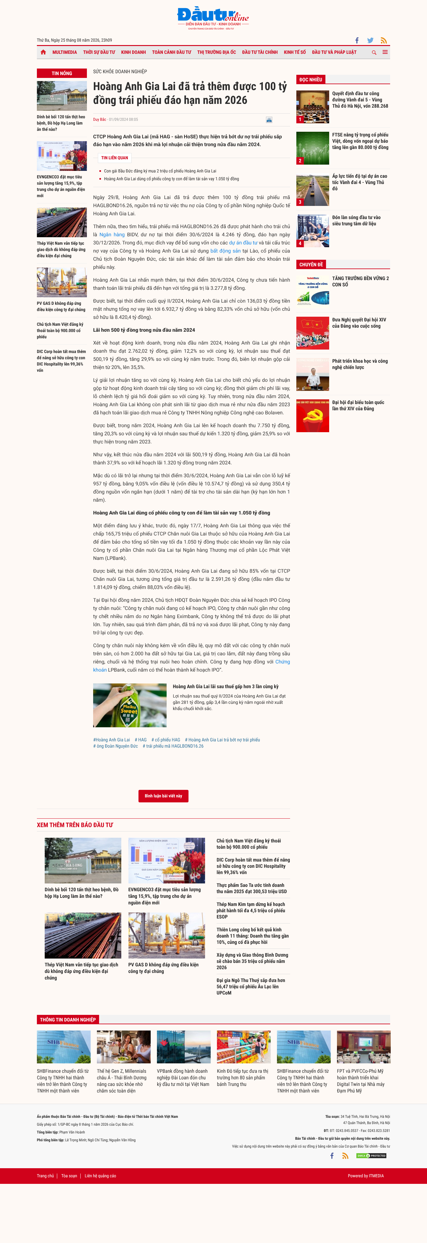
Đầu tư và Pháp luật (334, 52)
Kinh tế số (295, 52)
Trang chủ (45, 1176)
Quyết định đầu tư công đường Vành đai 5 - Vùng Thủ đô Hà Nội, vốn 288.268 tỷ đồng (360, 99)
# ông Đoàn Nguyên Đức (115, 746)
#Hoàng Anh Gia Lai (111, 740)
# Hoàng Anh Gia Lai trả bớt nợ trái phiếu (222, 740)
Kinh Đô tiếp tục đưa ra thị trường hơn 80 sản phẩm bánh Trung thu (242, 1077)
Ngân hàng (112, 235)
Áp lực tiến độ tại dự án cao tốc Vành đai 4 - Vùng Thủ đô (359, 182)
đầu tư (250, 243)
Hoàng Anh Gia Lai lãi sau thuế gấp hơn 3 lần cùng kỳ (226, 686)
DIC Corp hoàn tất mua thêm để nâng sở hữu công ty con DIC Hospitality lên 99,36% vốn (253, 866)
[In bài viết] (269, 119)
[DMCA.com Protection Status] (371, 1155)
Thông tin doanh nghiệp (68, 1020)
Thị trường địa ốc (216, 52)
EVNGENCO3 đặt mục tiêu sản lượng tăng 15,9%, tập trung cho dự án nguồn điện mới (164, 896)
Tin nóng (62, 73)
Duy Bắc (99, 119)
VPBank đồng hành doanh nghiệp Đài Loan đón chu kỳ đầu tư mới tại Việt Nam (183, 1077)
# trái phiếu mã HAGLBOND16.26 (173, 746)
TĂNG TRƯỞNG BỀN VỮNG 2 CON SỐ (360, 281)
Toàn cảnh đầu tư (171, 52)
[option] (64, 1062)
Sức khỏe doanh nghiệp (120, 71)
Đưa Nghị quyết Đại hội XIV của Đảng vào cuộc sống (359, 323)
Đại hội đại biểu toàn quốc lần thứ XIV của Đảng (358, 405)
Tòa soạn (69, 1176)
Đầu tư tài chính (260, 52)
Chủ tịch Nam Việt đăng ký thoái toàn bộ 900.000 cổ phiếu (60, 331)
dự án (235, 243)
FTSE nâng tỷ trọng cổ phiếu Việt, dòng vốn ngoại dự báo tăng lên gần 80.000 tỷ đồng (360, 141)
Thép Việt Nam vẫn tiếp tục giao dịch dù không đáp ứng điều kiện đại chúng (61, 249)
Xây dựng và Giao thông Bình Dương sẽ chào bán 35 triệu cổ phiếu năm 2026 (252, 961)
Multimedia (65, 52)
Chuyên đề (311, 265)
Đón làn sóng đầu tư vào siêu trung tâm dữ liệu (356, 220)
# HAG (141, 740)
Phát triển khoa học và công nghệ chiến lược (360, 364)
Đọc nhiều (310, 80)
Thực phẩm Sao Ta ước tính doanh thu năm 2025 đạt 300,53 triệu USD (252, 888)
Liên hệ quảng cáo (100, 1176)
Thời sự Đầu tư (99, 52)
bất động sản (226, 251)
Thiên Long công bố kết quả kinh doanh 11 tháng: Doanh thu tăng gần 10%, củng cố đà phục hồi (253, 936)
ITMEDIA (376, 1176)
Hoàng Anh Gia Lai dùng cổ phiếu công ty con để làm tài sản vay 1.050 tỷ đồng (171, 179)
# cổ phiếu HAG (165, 740)
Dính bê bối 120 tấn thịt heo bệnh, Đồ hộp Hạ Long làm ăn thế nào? (61, 123)
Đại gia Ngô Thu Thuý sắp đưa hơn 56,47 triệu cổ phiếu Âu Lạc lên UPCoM (251, 986)
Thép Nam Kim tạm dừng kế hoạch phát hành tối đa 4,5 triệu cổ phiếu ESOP (251, 910)
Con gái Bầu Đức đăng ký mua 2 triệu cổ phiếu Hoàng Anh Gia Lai (160, 171)
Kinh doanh (133, 52)
